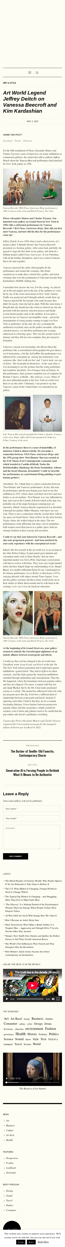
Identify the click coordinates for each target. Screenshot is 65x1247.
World (37, 1044)
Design (38, 1023)
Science (8, 1039)
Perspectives (12, 1158)
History (32, 1034)
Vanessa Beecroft (28, 160)
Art (6, 1018)
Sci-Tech (10, 1135)
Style (36, 1039)
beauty (27, 1018)
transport (8, 1044)
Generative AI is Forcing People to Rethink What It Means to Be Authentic (32, 772)
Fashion (50, 1028)
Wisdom (27, 1044)
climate (49, 1018)
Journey (43, 1034)
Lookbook (11, 1167)
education (19, 1029)
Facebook (7, 140)
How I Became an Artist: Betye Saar (22, 920)
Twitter (18, 140)
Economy (8, 1028)
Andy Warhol (13, 687)
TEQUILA (53, 1039)
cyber (29, 1023)
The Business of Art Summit (32, 1088)
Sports (28, 1039)
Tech (43, 1039)
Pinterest (27, 140)
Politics (54, 1034)
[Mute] (53, 998)
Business (37, 1018)
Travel (18, 1044)
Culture (9, 1130)
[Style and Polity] (32, 32)
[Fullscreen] (58, 998)
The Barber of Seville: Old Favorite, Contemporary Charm (32, 753)
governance (9, 1034)
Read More (43, 1242)
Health (21, 1033)
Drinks (48, 1023)
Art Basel (16, 1019)
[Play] (6, 998)
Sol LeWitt (35, 353)
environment (34, 1028)
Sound (19, 1039)
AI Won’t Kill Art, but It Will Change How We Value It (31, 915)
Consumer (10, 1023)
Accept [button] (21, 1242)
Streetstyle (11, 1172)
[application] (32, 985)
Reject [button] (31, 1242)
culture (22, 1023)
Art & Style (9, 83)
